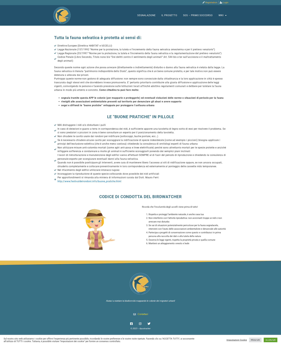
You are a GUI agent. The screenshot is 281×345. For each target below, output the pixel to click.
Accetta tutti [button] (270, 340)
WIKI (221, 15)
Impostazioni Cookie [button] (237, 340)
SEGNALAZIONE (146, 15)
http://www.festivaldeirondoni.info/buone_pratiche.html (89, 181)
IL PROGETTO (169, 15)
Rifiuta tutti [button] (255, 340)
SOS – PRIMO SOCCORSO (198, 15)
